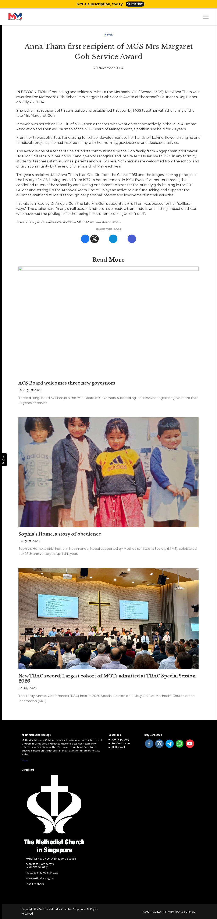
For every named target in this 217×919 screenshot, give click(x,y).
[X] (94, 239)
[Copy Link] (132, 239)
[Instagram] (159, 743)
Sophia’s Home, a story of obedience (59, 534)
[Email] (122, 239)
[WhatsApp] (179, 743)
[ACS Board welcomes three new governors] (108, 321)
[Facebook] (85, 239)
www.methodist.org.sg (39, 878)
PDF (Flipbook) (120, 739)
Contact (157, 912)
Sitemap (190, 912)
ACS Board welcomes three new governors (66, 383)
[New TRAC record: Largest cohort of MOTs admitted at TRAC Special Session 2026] (108, 618)
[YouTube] (190, 743)
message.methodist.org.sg (42, 872)
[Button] (210, 4)
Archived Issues (120, 743)
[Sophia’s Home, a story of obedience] (108, 472)
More (25, 760)
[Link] (28, 17)
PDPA (179, 912)
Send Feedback (35, 884)
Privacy (169, 912)
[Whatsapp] (104, 239)
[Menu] (206, 17)
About (146, 912)
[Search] (195, 17)
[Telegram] (113, 239)
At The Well (118, 747)
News (108, 35)
